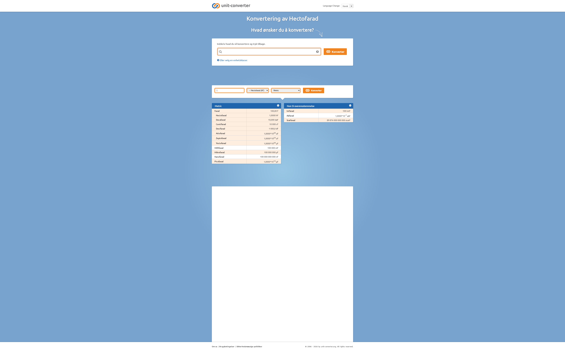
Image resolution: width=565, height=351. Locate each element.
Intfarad (290, 111)
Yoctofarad (221, 143)
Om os (214, 346)
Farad (217, 111)
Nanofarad (219, 156)
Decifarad (220, 128)
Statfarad (291, 120)
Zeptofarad (221, 138)
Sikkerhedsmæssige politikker (249, 346)
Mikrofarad (220, 152)
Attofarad (220, 133)
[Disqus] (282, 229)
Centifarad (221, 124)
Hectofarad (221, 115)
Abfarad (290, 115)
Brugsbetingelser (227, 346)
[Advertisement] (283, 75)
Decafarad (220, 119)
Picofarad (219, 161)
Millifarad (219, 147)
